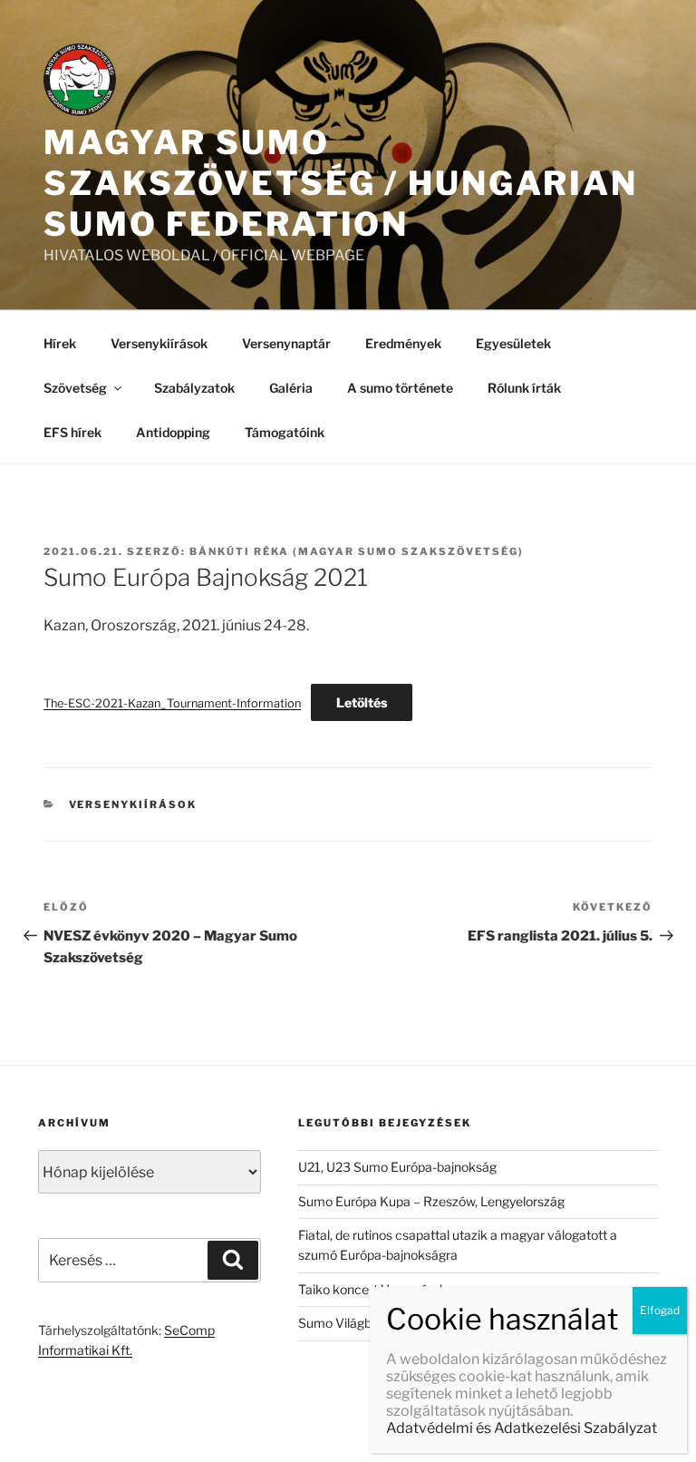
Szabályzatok (194, 387)
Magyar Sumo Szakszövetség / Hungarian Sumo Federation (341, 183)
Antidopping (173, 432)
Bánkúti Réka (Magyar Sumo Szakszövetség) (356, 551)
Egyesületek (513, 343)
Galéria (291, 387)
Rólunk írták (524, 387)
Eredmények (403, 343)
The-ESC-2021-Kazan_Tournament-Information (172, 703)
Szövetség (75, 387)
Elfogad (660, 1310)
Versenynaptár (286, 343)
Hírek (60, 343)
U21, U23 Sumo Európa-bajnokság (397, 1166)
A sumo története (400, 387)
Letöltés (361, 702)
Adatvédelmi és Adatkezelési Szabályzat (521, 1428)
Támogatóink (284, 432)
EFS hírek (73, 432)
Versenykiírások (159, 343)
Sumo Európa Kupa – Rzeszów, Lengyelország (431, 1201)
